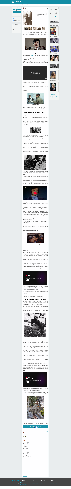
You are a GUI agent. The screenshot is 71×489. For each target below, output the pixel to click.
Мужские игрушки (43, 482)
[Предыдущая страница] (21, 484)
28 (55, 16)
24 (50, 16)
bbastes (56, 95)
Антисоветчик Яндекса (17, 20)
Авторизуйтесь (25, 476)
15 (56, 13)
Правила (51, 482)
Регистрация (15, 4)
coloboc (51, 96)
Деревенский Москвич (25, 484)
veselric (55, 96)
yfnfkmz (57, 96)
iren (58, 95)
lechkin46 (51, 94)
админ (25, 8)
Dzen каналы (43, 483)
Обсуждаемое (29, 4)
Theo (52, 96)
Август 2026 (54, 7)
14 (55, 13)
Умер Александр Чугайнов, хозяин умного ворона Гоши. (53, 37)
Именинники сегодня (53, 93)
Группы (24, 1)
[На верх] (21, 482)
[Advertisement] (45, 469)
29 (56, 16)
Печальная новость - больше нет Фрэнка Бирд (54, 44)
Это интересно (39, 4)
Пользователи (31, 1)
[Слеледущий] (50, 7)
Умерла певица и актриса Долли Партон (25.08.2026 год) (54, 25)
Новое (34, 4)
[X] (34, 427)
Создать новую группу (35, 483)
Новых (13, 27)
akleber (51, 97)
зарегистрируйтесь (17, 11)
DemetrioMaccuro (27, 7)
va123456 (53, 94)
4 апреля (32, 55)
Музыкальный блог (45, 1)
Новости (51, 23)
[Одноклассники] (36, 427)
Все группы (33, 482)
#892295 (47, 431)
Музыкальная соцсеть (17, 2)
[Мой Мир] (37, 427)
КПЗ (38, 1)
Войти (13, 4)
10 (50, 13)
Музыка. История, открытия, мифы (16, 18)
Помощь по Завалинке (53, 483)
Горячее (23, 4)
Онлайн (14, 29)
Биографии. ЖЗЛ (32, 7)
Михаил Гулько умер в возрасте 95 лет (54, 62)
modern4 (53, 97)
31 (50, 17)
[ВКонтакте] (35, 427)
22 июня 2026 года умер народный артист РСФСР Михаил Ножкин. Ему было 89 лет (54, 81)
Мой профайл (24, 482)
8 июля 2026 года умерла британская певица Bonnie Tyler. (54, 69)
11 (51, 13)
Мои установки (24, 483)
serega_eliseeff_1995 (52, 95)
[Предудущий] (57, 7)
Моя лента (45, 4)
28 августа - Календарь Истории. (54, 21)
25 (51, 16)
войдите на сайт (16, 9)
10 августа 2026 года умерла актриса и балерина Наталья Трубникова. (53, 53)
